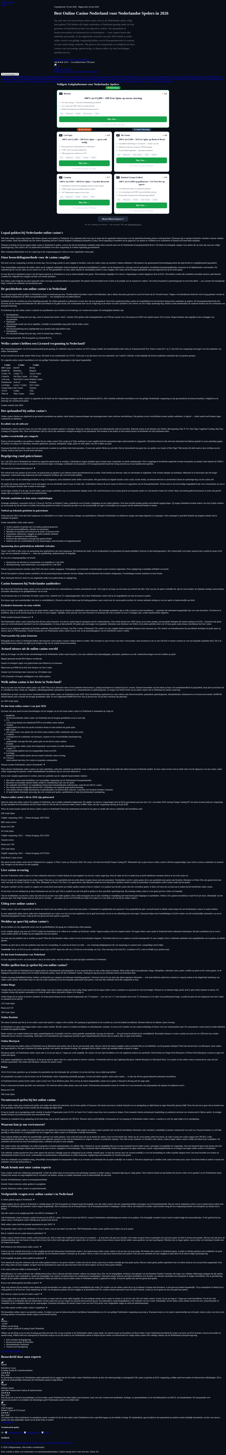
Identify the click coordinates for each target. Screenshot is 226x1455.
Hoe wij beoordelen (47, 1443)
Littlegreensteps (7, 2)
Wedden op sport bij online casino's (190, 79)
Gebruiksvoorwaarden (22, 1443)
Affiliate (35, 1443)
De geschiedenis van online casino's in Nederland (106, 77)
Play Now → (113, 119)
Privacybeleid (6, 1443)
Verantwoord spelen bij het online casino (45, 81)
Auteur (4, 4)
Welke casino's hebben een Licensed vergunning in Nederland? (153, 77)
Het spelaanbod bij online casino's (195, 77)
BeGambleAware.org (134, 224)
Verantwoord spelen (64, 1443)
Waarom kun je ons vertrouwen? (77, 81)
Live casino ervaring (140, 79)
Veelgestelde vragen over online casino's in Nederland (149, 81)
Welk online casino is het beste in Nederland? (111, 79)
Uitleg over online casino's (162, 79)
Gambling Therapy (14, 1432)
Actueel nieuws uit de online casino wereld (73, 79)
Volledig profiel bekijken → (12, 1351)
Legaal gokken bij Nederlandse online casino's (20, 77)
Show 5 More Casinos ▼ (113, 219)
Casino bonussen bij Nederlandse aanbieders (35, 79)
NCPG (45, 1432)
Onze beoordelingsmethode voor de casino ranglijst (62, 77)
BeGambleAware (32, 1432)
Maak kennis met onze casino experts (109, 81)
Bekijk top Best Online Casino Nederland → (72, 60)
